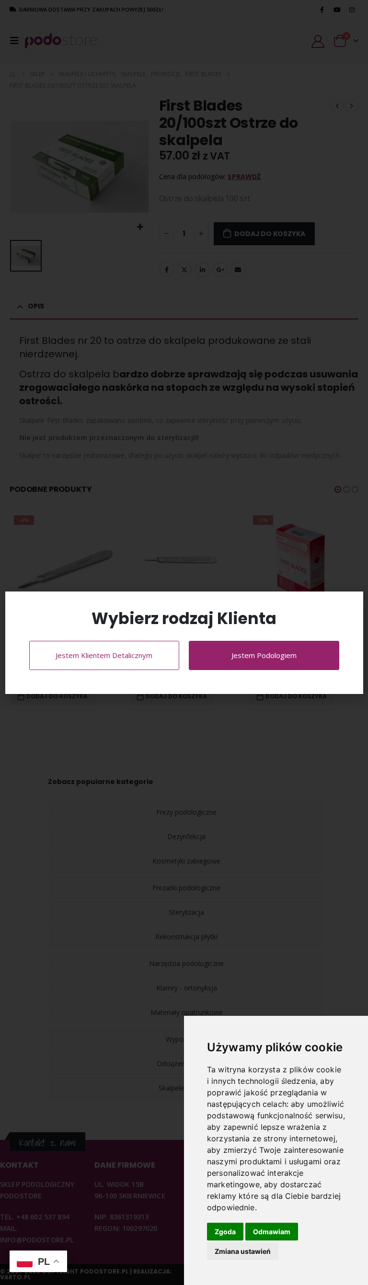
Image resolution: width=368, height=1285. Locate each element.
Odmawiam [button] (271, 1232)
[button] (351, 604)
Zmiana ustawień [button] (243, 1251)
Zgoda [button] (225, 1232)
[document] (184, 642)
